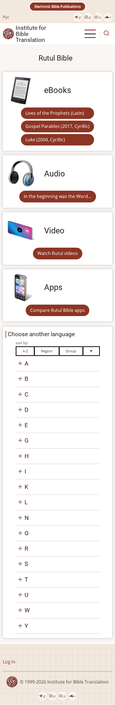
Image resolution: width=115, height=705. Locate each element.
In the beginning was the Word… (58, 196)
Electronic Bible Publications (57, 6)
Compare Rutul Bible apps (57, 310)
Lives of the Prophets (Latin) (54, 113)
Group (71, 350)
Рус (6, 17)
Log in (9, 662)
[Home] (8, 33)
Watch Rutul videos (57, 253)
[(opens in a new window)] (78, 17)
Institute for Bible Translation (31, 34)
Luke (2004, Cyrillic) (45, 140)
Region (46, 350)
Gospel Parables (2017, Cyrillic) (57, 126)
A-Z (25, 350)
